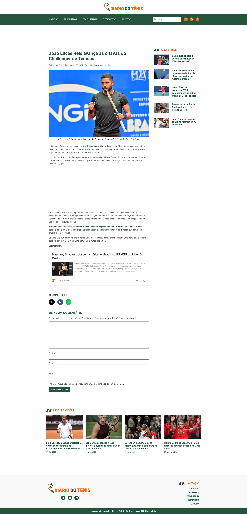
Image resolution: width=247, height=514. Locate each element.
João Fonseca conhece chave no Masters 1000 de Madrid (184, 122)
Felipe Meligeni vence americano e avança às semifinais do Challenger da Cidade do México (64, 446)
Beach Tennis (90, 19)
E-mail (53, 363)
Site (51, 374)
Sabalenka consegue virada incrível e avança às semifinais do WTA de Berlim (103, 446)
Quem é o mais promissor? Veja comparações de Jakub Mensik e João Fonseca (184, 91)
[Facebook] (192, 19)
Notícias (53, 19)
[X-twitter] (186, 19)
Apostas (126, 19)
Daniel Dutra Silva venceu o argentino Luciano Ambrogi (98, 227)
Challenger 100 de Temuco (101, 146)
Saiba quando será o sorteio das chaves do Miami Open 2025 (183, 58)
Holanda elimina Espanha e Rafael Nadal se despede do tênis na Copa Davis (182, 446)
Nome (52, 353)
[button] (52, 302)
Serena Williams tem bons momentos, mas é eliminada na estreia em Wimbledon (141, 446)
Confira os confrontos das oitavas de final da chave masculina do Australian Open (183, 74)
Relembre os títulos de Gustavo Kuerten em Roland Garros (183, 107)
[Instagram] (197, 19)
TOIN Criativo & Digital (148, 511)
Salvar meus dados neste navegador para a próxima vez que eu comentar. (87, 384)
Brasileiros (70, 19)
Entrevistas (109, 19)
